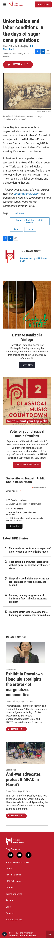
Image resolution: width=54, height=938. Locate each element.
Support (10, 913)
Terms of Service (14, 894)
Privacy (9, 900)
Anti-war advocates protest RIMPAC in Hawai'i (23, 779)
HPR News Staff (30, 251)
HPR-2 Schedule (13, 881)
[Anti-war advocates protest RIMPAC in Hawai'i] (25, 753)
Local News (18, 213)
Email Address (13, 490)
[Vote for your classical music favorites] (27, 401)
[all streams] (50, 934)
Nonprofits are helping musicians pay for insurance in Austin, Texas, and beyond (29, 582)
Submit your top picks (27, 464)
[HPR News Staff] (9, 256)
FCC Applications (14, 920)
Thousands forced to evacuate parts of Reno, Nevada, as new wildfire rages (30, 550)
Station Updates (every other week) (25, 504)
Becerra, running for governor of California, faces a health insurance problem (28, 598)
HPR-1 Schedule (13, 875)
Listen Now (27, 365)
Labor (30, 229)
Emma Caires (11, 791)
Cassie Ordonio (12, 701)
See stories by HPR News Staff (34, 260)
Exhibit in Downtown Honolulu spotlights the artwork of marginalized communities (24, 684)
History (16, 229)
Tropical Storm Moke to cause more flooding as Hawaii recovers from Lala (29, 613)
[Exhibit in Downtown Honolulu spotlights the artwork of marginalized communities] (25, 652)
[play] (4, 934)
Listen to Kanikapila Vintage (27, 337)
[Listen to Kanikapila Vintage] (27, 305)
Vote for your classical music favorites (27, 433)
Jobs (8, 907)
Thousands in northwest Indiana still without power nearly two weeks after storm (29, 565)
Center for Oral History (26, 193)
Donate (44, 4)
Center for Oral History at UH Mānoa (30, 221)
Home (9, 868)
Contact (10, 888)
